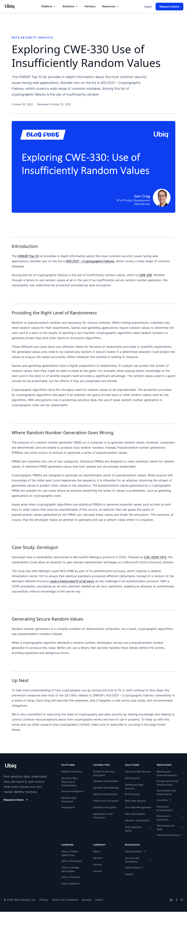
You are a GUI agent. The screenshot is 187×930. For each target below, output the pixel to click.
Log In (148, 6)
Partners (90, 6)
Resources (108, 6)
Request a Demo (169, 6)
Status (99, 899)
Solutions (68, 6)
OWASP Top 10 (28, 256)
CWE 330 (145, 275)
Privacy (43, 899)
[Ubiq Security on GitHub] (181, 899)
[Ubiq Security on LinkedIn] (171, 899)
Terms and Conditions (65, 899)
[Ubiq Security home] (10, 6)
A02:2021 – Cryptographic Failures (90, 261)
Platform (46, 6)
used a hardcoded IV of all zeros (72, 581)
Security (86, 899)
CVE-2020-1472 (155, 557)
